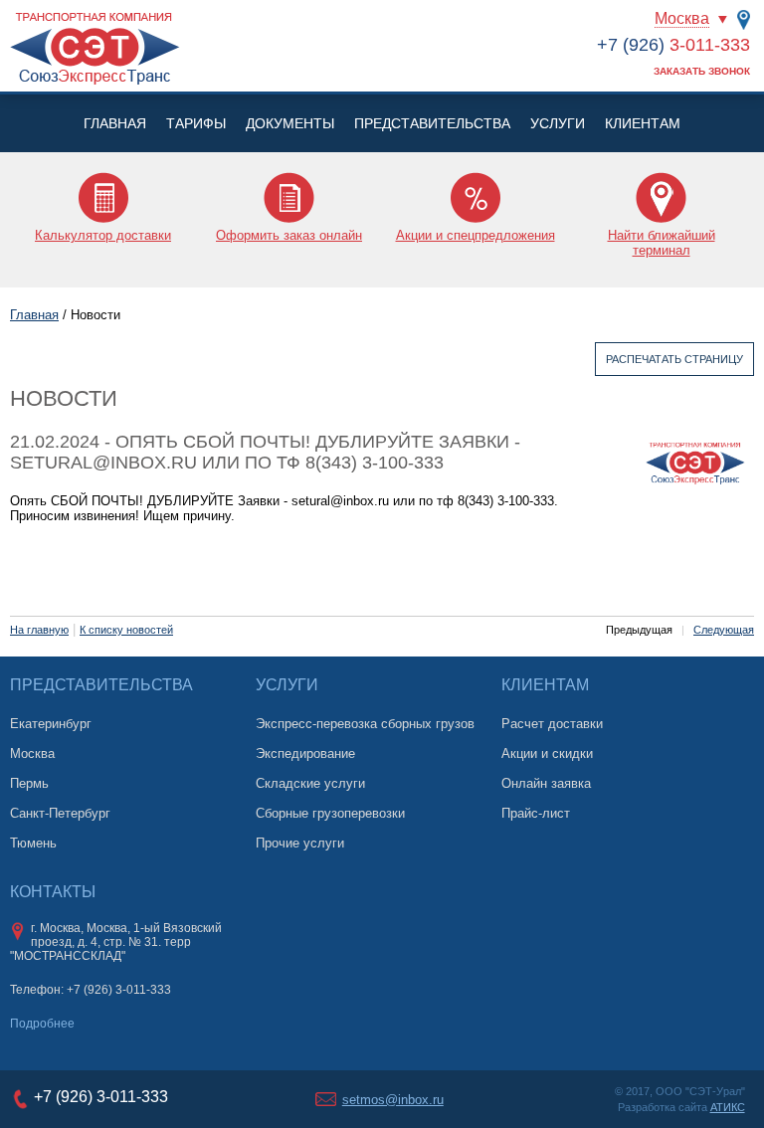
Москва (682, 18)
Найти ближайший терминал (661, 243)
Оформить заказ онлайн (289, 235)
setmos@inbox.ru (393, 1099)
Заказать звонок (702, 71)
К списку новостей (126, 630)
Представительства (432, 123)
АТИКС (727, 1107)
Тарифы (196, 123)
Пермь (29, 783)
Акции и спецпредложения (475, 235)
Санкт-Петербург (60, 813)
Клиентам (642, 123)
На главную (39, 630)
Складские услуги (310, 783)
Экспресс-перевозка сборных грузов (365, 723)
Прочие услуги (300, 843)
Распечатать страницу (674, 359)
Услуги (557, 123)
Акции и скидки (547, 753)
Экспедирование (305, 753)
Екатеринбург (51, 723)
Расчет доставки (552, 723)
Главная (115, 123)
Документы (290, 123)
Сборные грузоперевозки (330, 813)
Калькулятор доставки (103, 235)
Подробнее (42, 1024)
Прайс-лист (535, 813)
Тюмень (33, 843)
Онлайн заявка (546, 783)
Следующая (723, 630)
